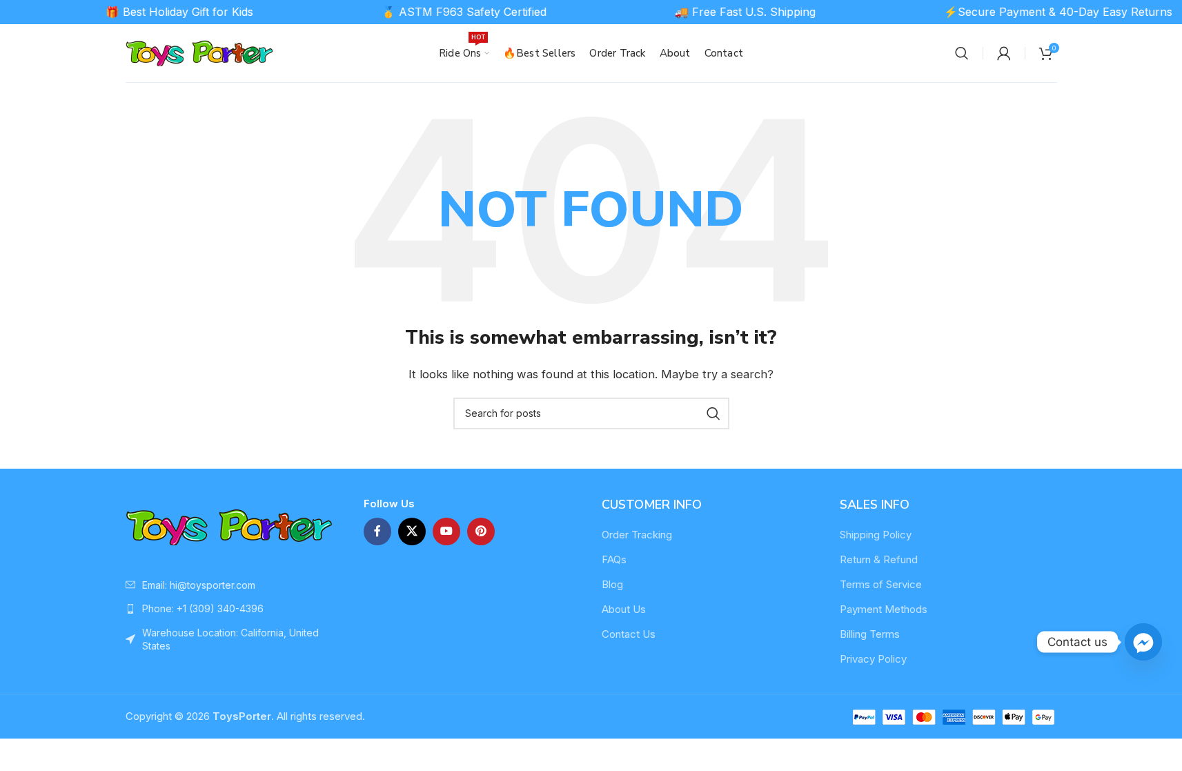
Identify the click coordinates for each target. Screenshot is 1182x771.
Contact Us (629, 634)
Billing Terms (870, 634)
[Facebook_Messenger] (1143, 642)
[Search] (962, 53)
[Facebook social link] (377, 531)
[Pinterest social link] (481, 531)
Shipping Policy (876, 534)
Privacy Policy (873, 658)
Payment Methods (883, 609)
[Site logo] (200, 52)
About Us (624, 609)
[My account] (1004, 53)
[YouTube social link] (446, 531)
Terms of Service (881, 584)
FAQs (614, 559)
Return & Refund (879, 559)
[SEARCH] (713, 413)
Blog (612, 584)
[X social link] (412, 531)
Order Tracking (637, 534)
